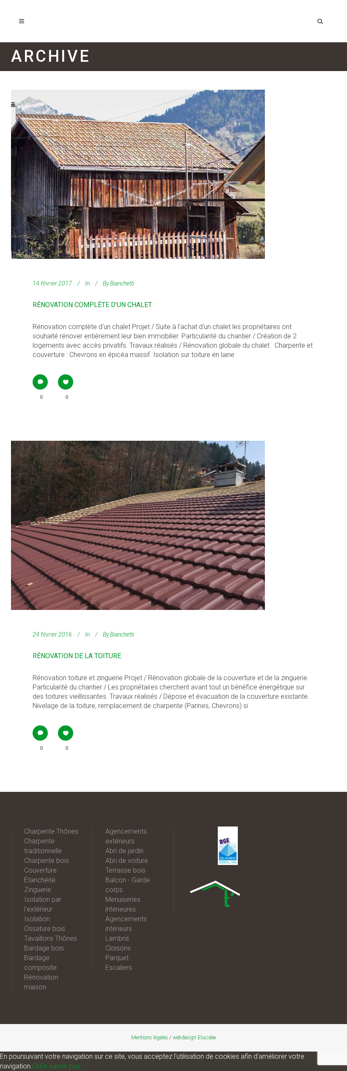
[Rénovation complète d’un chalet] (138, 174)
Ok (36, 1066)
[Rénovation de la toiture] (138, 525)
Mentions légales (149, 1038)
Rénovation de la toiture (77, 656)
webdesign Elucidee (194, 1038)
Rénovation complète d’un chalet (92, 305)
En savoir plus (60, 1066)
